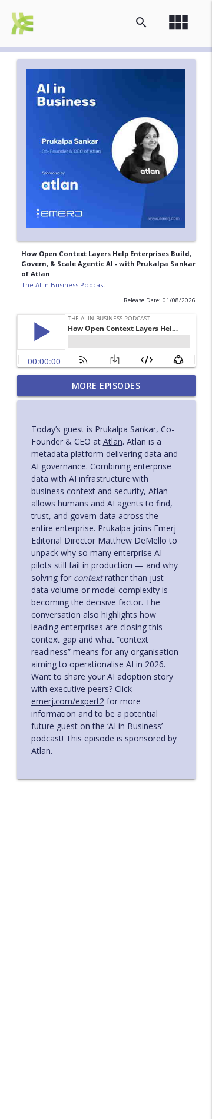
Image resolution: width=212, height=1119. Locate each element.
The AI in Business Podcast (63, 284)
